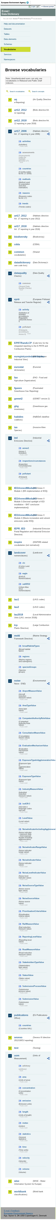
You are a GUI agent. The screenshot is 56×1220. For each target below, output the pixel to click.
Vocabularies (10, 49)
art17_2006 (20, 131)
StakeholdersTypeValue (27, 962)
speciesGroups (27, 667)
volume (25, 1169)
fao (16, 377)
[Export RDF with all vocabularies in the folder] (48, 134)
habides (18, 417)
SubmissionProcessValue (27, 986)
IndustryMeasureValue (27, 789)
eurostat (19, 367)
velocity (26, 1158)
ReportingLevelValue (27, 937)
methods (26, 179)
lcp (16, 625)
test (16, 1048)
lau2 (16, 607)
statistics (26, 1134)
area (24, 1077)
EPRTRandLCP (23, 343)
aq (15, 99)
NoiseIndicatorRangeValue (27, 847)
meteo (25, 1123)
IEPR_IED (19, 528)
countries (26, 169)
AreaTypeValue (27, 705)
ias (15, 427)
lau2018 (18, 614)
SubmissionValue (27, 999)
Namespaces (9, 59)
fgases (18, 388)
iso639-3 (26, 804)
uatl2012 (26, 584)
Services (7, 54)
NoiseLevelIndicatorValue (27, 873)
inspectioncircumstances (27, 461)
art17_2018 (20, 226)
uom (16, 1055)
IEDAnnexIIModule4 (23, 515)
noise (17, 680)
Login (33, 6)
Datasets (8, 29)
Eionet (15, 18)
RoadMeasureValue (27, 949)
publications (21, 1015)
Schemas (8, 44)
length (25, 1112)
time (24, 1147)
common (19, 252)
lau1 (16, 599)
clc (23, 563)
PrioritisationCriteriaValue (27, 911)
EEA (15, 2)
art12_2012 (20, 110)
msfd (17, 635)
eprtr (17, 299)
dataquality (20, 273)
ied (16, 438)
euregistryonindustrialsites (23, 356)
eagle (24, 573)
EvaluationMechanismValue (27, 745)
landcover (20, 552)
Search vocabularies (17, 91)
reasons (26, 193)
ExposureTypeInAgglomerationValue (27, 760)
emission (26, 1101)
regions (25, 656)
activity (25, 309)
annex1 (25, 448)
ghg (16, 406)
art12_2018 (20, 120)
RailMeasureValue (27, 924)
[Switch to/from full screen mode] (38, 6)
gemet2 (18, 398)
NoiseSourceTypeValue (27, 885)
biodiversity (20, 237)
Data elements (10, 39)
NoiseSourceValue (27, 898)
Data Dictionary (25, 18)
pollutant (26, 474)
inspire (18, 542)
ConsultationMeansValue (27, 733)
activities (26, 141)
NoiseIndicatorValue (27, 860)
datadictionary (22, 262)
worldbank (20, 1191)
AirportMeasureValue (27, 691)
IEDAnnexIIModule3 (23, 498)
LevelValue (27, 818)
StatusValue (27, 975)
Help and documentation (14, 24)
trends (25, 203)
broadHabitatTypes (27, 646)
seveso (18, 1037)
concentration (27, 1088)
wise (16, 1181)
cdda (17, 244)
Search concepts (38, 91)
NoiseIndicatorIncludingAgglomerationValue (27, 829)
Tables (7, 34)
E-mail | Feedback (12, 1211)
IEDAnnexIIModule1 (23, 488)
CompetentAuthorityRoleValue (27, 718)
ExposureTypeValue (27, 776)
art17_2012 (20, 215)
